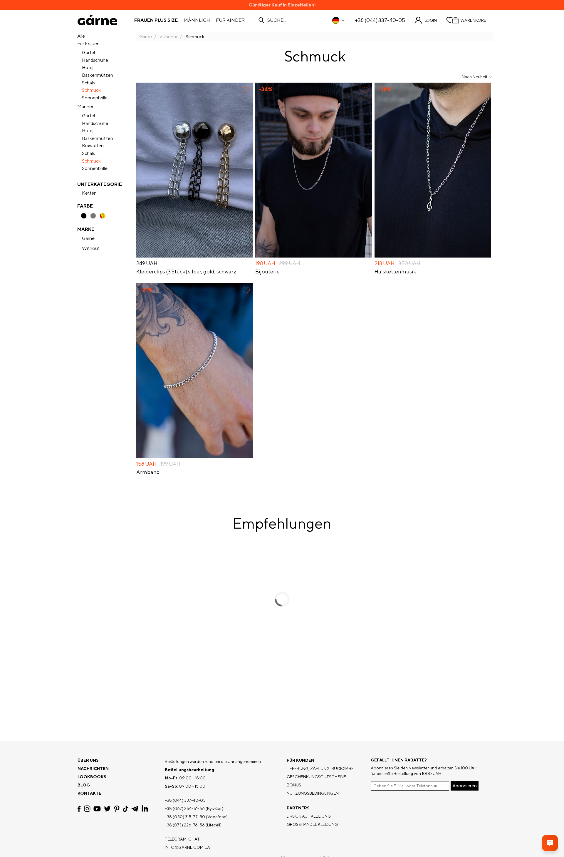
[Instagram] (87, 808)
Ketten (89, 193)
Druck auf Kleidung (309, 816)
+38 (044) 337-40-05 (380, 20)
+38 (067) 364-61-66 (185, 808)
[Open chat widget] (550, 843)
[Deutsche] (338, 20)
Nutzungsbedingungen (313, 793)
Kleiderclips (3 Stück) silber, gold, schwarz (186, 272)
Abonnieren (464, 785)
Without (91, 248)
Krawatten (93, 145)
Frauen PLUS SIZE (156, 20)
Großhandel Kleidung (312, 824)
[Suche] (261, 20)
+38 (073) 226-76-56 (185, 825)
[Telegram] (134, 809)
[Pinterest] (117, 809)
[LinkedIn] (145, 809)
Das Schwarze (84, 216)
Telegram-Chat (182, 839)
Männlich (197, 20)
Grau (93, 216)
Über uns (88, 760)
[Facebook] (79, 809)
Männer (85, 106)
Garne (88, 238)
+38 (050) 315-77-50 (185, 816)
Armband (148, 472)
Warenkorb (473, 20)
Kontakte (89, 793)
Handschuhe (95, 60)
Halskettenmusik (395, 272)
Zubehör (169, 36)
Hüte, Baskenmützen (97, 71)
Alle (81, 36)
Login (430, 20)
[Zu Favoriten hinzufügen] (246, 90)
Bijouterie (267, 272)
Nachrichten (93, 768)
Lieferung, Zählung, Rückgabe (320, 768)
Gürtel (88, 52)
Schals (88, 83)
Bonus (294, 785)
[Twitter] (107, 809)
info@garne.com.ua (187, 847)
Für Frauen (88, 43)
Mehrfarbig (102, 216)
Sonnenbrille (95, 98)
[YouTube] (97, 808)
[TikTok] (125, 809)
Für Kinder (230, 20)
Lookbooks (92, 776)
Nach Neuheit (474, 76)
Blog (84, 785)
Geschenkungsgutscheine (316, 776)
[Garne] (97, 20)
